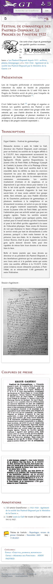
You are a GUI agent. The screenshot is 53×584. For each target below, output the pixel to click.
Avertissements (21, 576)
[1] (32, 95)
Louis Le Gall (18, 517)
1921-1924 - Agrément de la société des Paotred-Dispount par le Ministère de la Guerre (25, 66)
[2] (26, 103)
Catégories (10, 549)
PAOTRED (10, 558)
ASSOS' (41, 555)
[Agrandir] (46, 358)
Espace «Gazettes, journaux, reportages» (23, 552)
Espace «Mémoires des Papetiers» (21, 555)
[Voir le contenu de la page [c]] (5, 18)
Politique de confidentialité (12, 574)
